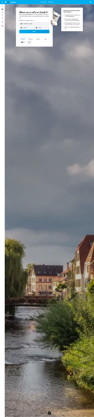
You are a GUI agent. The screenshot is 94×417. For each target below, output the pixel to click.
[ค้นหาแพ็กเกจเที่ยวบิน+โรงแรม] (2, 15)
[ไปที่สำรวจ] (2, 18)
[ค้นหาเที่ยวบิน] (2, 6)
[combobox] (27, 20)
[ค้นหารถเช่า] (2, 12)
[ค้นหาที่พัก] (2, 9)
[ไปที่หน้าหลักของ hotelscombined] (10, 2)
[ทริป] (2, 22)
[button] (2, 2)
